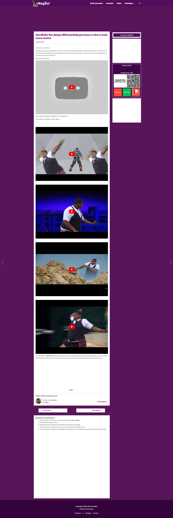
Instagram (88, 513)
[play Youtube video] (72, 87)
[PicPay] (127, 92)
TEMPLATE (49, 356)
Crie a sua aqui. (75, 420)
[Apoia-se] (118, 92)
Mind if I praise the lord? (49, 396)
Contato (95, 513)
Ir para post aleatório (126, 35)
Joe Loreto (53, 400)
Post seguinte (97, 410)
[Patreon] (136, 92)
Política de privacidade (87, 509)
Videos (46, 402)
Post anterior (46, 410)
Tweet (71, 390)
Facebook (78, 513)
